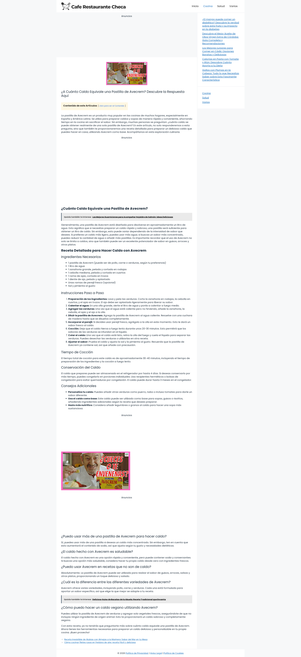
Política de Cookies (174, 653)
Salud (221, 6)
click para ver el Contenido (111, 105)
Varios (233, 6)
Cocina (208, 6)
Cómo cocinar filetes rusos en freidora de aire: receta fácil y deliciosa (100, 642)
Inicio (195, 6)
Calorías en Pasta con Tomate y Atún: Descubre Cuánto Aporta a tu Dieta (220, 62)
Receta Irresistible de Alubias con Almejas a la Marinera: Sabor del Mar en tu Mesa (105, 639)
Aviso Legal (156, 653)
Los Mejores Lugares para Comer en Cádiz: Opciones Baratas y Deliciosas (218, 51)
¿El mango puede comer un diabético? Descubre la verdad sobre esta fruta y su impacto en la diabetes (220, 24)
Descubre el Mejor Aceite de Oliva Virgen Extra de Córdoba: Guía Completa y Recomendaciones (220, 38)
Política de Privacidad (137, 653)
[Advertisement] (126, 36)
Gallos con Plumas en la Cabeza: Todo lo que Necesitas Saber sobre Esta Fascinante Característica (220, 75)
